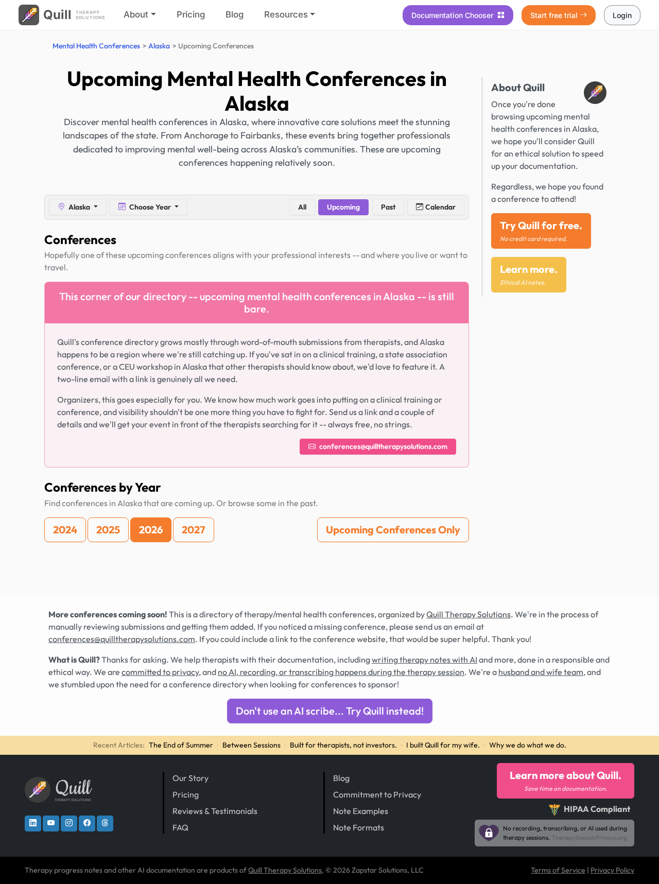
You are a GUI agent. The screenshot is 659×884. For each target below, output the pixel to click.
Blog (235, 14)
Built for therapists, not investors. (343, 745)
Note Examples (360, 811)
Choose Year (150, 207)
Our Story (190, 778)
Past (388, 207)
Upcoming (343, 207)
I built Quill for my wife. (443, 745)
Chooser (453, 15)
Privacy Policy (612, 870)
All (302, 207)
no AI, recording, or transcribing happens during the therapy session (341, 672)
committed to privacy (160, 672)
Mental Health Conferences (96, 45)
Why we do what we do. (527, 745)
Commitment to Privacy (377, 794)
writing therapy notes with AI (424, 659)
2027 (193, 529)
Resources (286, 14)
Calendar (440, 207)
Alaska (159, 45)
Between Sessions (251, 745)
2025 (108, 529)
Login (622, 15)
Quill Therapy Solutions (468, 614)
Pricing (191, 14)
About (136, 14)
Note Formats (358, 827)
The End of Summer (181, 745)
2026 (151, 529)
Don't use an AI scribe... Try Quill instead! (330, 710)
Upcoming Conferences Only (393, 529)
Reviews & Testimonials (214, 811)
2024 (65, 529)
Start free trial (554, 15)
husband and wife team (540, 672)
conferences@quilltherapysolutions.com (382, 446)
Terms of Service (558, 870)
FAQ (180, 827)
